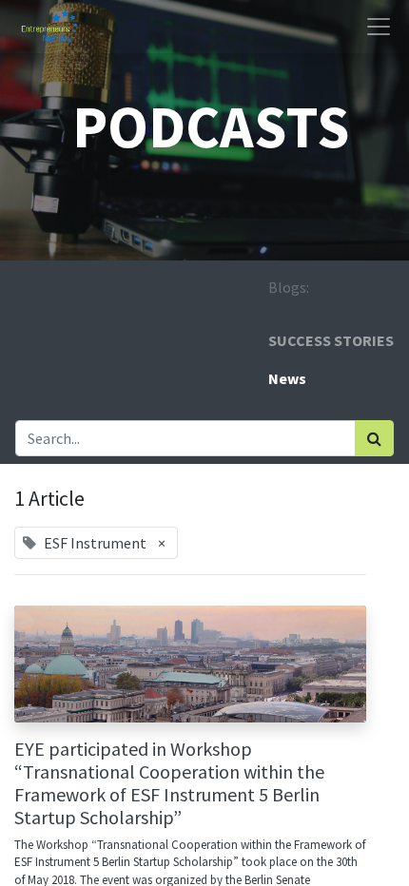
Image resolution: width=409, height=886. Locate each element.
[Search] (374, 438)
